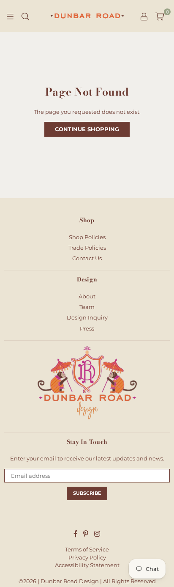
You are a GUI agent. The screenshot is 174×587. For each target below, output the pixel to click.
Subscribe (87, 493)
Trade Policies (87, 247)
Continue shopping (87, 129)
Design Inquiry (87, 317)
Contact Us (87, 258)
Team (87, 306)
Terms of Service (87, 549)
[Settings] (144, 16)
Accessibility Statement (87, 565)
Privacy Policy (87, 557)
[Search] (25, 16)
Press (87, 328)
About (87, 296)
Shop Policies (87, 237)
